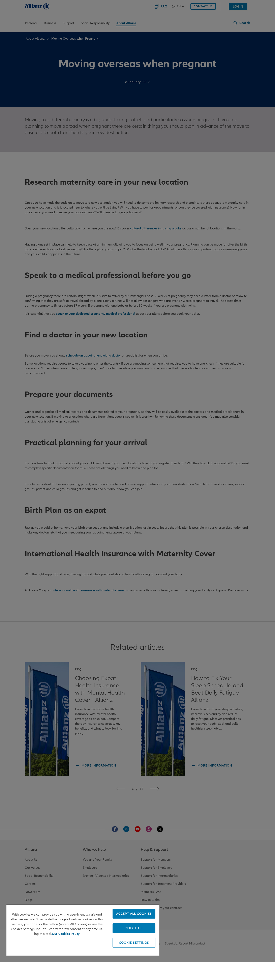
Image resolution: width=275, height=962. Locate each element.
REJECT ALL (134, 928)
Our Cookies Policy (66, 934)
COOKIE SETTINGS (134, 943)
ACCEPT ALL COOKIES (134, 914)
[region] (82, 930)
